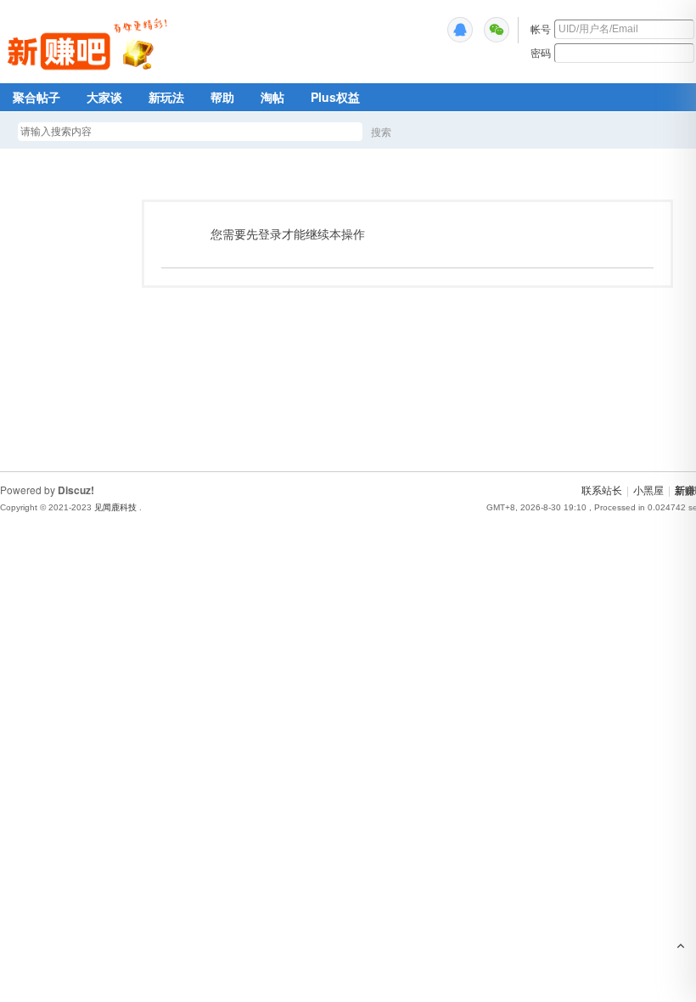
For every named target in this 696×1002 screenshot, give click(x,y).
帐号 (540, 28)
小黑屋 (648, 489)
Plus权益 (335, 96)
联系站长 (601, 489)
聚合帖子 (36, 96)
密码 (540, 52)
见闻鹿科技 (115, 507)
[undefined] (460, 29)
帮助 (222, 96)
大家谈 (104, 96)
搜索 (381, 131)
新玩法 (166, 96)
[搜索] (430, 131)
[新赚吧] (89, 72)
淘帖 (272, 96)
